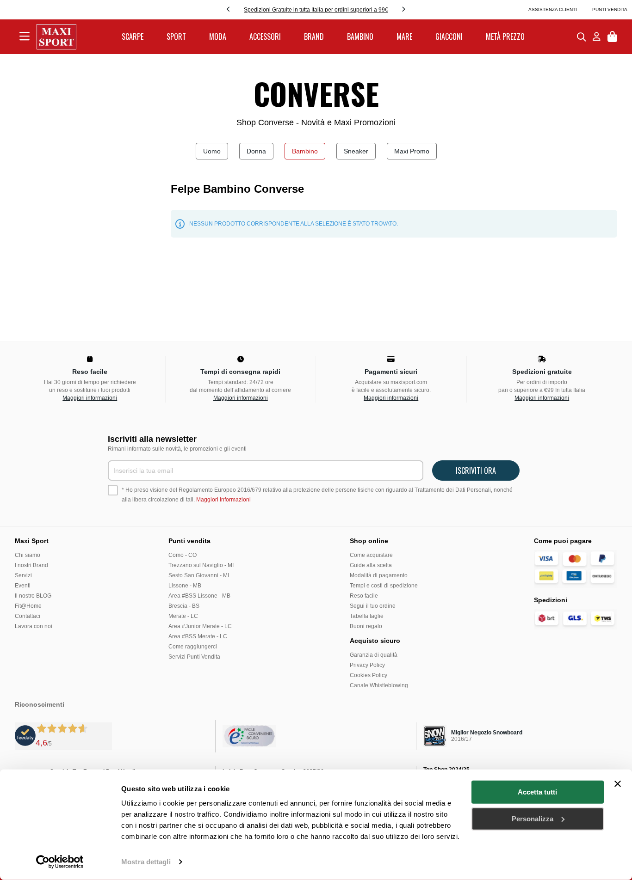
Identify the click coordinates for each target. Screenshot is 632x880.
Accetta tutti (537, 792)
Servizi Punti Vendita (194, 657)
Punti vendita (609, 9)
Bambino (305, 151)
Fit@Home (28, 606)
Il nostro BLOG (33, 596)
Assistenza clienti (552, 9)
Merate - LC (183, 616)
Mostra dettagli (146, 862)
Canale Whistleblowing (379, 685)
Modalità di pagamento (379, 575)
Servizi (23, 575)
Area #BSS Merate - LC (197, 636)
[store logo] (56, 36)
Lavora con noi (33, 626)
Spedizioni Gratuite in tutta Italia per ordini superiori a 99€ (316, 9)
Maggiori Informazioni (223, 499)
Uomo (212, 151)
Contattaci (27, 616)
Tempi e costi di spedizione (384, 585)
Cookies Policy (368, 675)
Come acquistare (371, 555)
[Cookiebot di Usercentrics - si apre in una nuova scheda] (59, 862)
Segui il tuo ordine (373, 606)
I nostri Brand (31, 565)
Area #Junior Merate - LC (200, 626)
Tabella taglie (367, 616)
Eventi (23, 585)
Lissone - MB (184, 585)
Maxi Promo (411, 151)
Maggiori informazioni (89, 398)
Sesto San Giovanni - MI (198, 575)
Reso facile (364, 596)
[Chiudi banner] (617, 784)
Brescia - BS (183, 606)
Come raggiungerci (192, 646)
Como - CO (182, 555)
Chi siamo (27, 555)
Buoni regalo (366, 626)
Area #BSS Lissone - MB (199, 596)
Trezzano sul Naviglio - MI (201, 565)
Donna (256, 151)
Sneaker (356, 151)
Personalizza (532, 818)
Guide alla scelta (371, 565)
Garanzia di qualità (373, 655)
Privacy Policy (367, 665)
